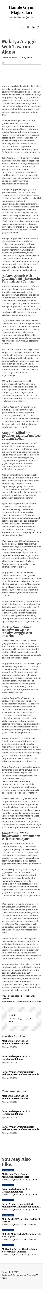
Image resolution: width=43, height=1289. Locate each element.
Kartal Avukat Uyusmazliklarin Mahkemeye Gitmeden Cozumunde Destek (20, 1074)
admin (29, 58)
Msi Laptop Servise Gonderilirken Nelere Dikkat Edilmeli (19, 1250)
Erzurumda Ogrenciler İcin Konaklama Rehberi (16, 1057)
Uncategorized (7, 1170)
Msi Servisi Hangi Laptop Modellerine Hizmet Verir (15, 1042)
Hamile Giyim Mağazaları (22, 10)
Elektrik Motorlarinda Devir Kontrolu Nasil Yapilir (21, 1235)
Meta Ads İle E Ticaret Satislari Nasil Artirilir (21, 1220)
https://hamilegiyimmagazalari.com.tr (21, 1020)
